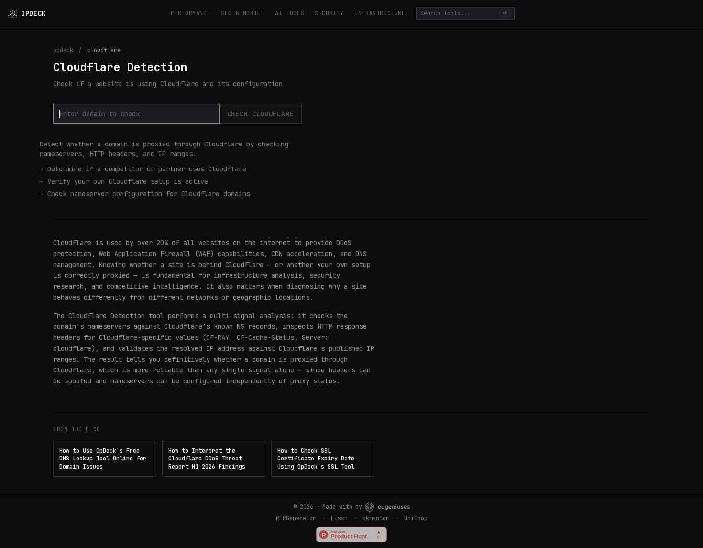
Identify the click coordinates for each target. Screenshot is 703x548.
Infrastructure (379, 13)
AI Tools (289, 13)
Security (329, 13)
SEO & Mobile (242, 13)
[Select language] (685, 13)
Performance (191, 13)
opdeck (63, 50)
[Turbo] (664, 13)
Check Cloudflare (260, 114)
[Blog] (643, 13)
